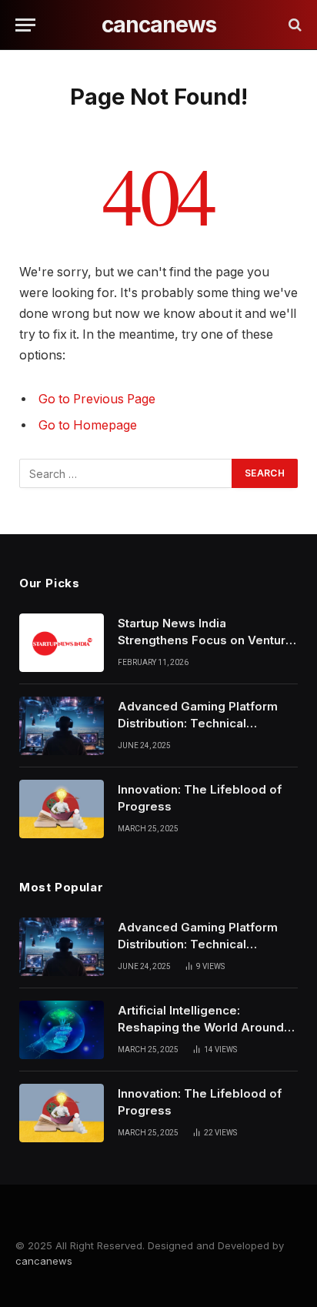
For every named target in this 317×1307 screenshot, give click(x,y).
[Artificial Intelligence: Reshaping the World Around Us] (61, 1030)
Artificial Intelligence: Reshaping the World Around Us (201, 1027)
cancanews (43, 1261)
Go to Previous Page (96, 399)
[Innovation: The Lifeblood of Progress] (61, 809)
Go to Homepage (87, 425)
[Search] (293, 25)
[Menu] (25, 25)
